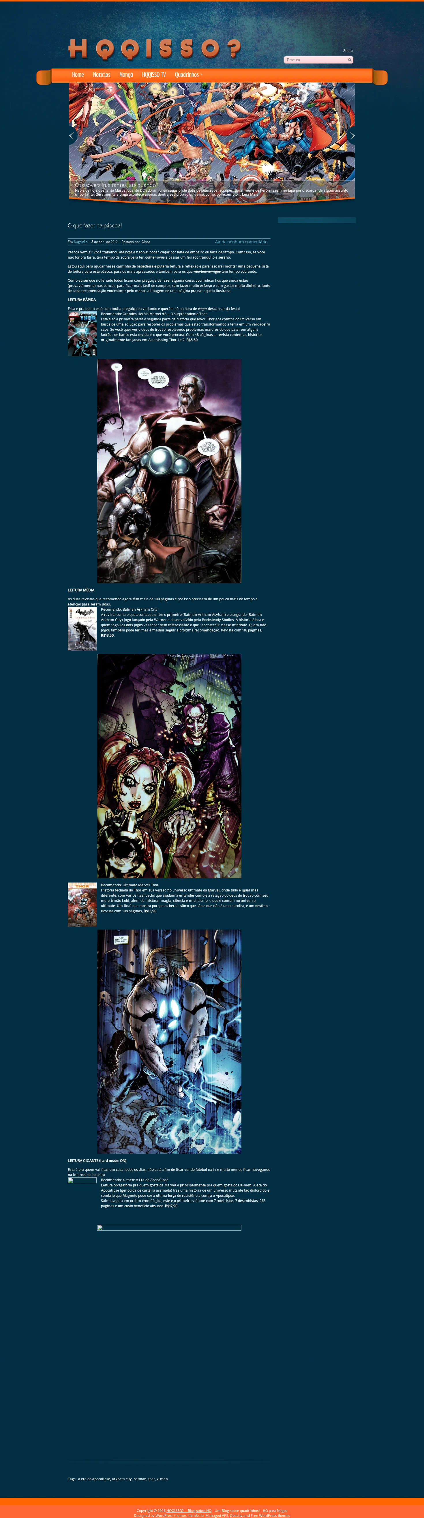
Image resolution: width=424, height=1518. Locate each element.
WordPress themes (171, 1515)
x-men (162, 1478)
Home (78, 74)
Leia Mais (250, 194)
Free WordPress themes (270, 1515)
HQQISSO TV (154, 74)
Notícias (101, 74)
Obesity (236, 1515)
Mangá (126, 74)
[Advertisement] (212, 17)
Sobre (348, 51)
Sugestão (81, 242)
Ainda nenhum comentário (241, 242)
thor (151, 1478)
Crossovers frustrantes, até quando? (116, 185)
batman (140, 1478)
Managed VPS (216, 1515)
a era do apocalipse (94, 1478)
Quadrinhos (188, 74)
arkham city (122, 1478)
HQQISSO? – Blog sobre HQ (188, 1510)
